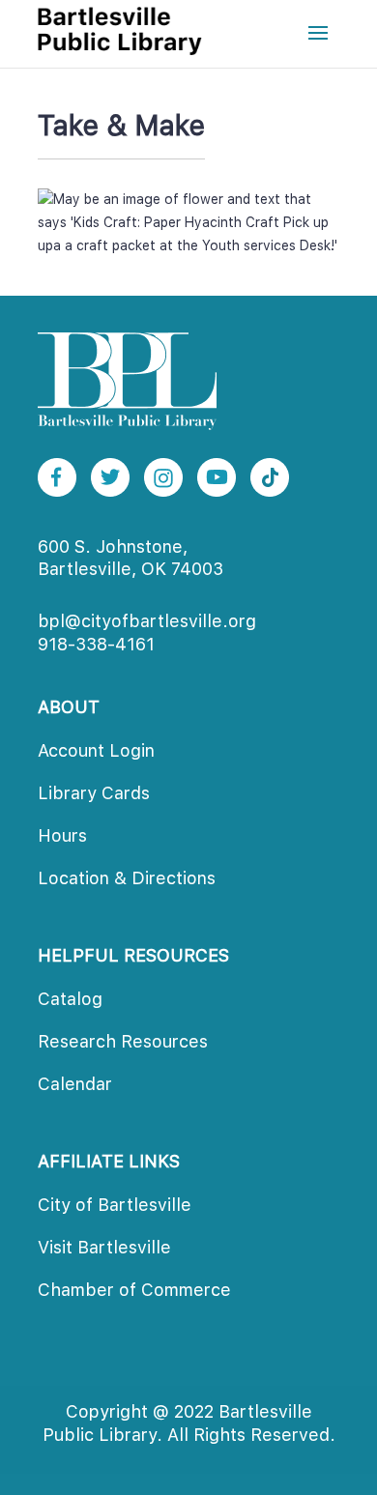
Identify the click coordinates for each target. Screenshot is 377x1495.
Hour (62, 835)
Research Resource (123, 1041)
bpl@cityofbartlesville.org (147, 621)
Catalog (70, 999)
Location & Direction (127, 878)
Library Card (94, 793)
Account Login (96, 750)
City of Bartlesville (114, 1204)
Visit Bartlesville (104, 1247)
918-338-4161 (96, 644)
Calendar (75, 1084)
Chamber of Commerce (134, 1289)
